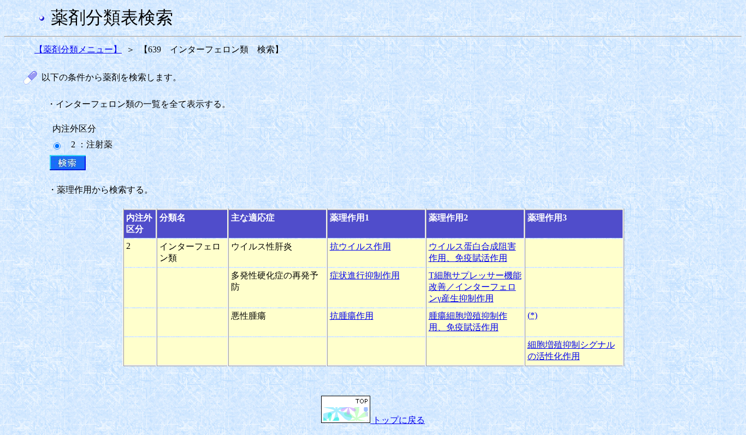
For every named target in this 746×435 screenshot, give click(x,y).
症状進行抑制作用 (365, 275)
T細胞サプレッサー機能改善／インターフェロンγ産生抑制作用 (475, 287)
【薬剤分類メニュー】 (78, 49)
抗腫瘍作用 (352, 315)
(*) (532, 315)
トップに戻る (397, 420)
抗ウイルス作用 (360, 246)
